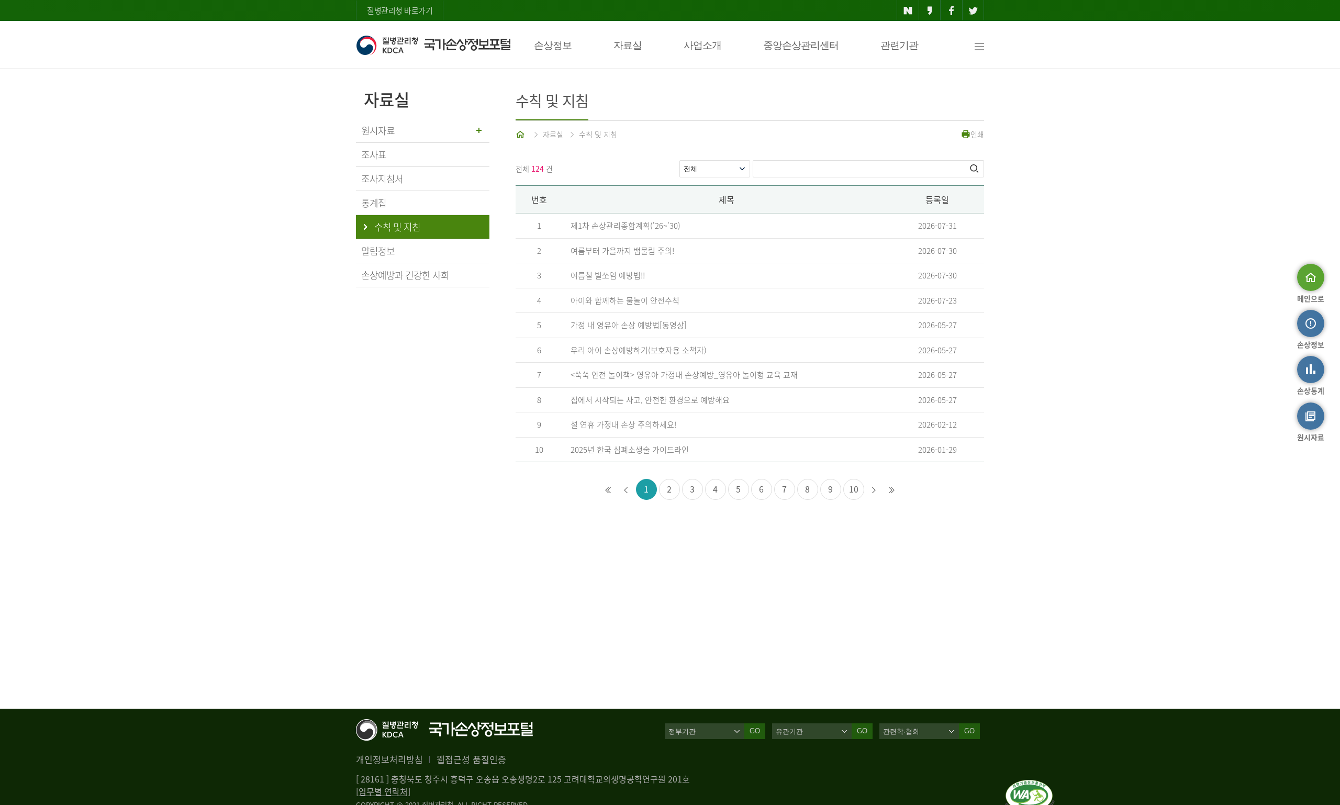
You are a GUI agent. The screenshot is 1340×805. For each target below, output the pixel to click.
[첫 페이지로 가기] (608, 489)
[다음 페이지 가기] (874, 489)
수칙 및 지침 (598, 134)
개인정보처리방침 (389, 759)
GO (755, 731)
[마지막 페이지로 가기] (892, 489)
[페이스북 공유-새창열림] (951, 10)
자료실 (627, 45)
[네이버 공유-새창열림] (908, 10)
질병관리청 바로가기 (399, 10)
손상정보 (553, 45)
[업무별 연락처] (383, 791)
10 (853, 489)
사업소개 (702, 45)
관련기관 (899, 45)
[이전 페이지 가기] (626, 489)
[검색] (975, 168)
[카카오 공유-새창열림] (930, 10)
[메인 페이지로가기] (521, 134)
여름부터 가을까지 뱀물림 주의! (622, 250)
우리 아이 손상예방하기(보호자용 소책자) (639, 350)
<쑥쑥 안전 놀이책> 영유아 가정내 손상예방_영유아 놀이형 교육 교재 (684, 375)
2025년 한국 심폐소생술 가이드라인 (630, 449)
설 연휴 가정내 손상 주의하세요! (623, 424)
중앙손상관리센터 (801, 45)
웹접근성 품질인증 (471, 759)
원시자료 (378, 131)
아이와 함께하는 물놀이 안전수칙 (625, 300)
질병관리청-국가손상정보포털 (433, 45)
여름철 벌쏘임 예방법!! (608, 275)
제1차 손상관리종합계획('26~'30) (625, 225)
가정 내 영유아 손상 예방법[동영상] (629, 325)
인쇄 (977, 134)
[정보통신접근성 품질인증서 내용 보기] (1030, 786)
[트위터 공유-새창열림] (973, 10)
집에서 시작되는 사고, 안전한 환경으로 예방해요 (650, 400)
